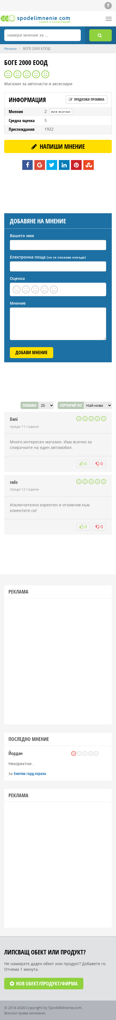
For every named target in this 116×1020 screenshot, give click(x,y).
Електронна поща (48, 257)
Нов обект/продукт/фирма (46, 983)
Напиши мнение (61, 146)
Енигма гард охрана (30, 773)
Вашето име (22, 235)
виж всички (60, 111)
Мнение (18, 303)
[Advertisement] (58, 191)
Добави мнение (31, 352)
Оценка (17, 278)
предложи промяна (88, 99)
